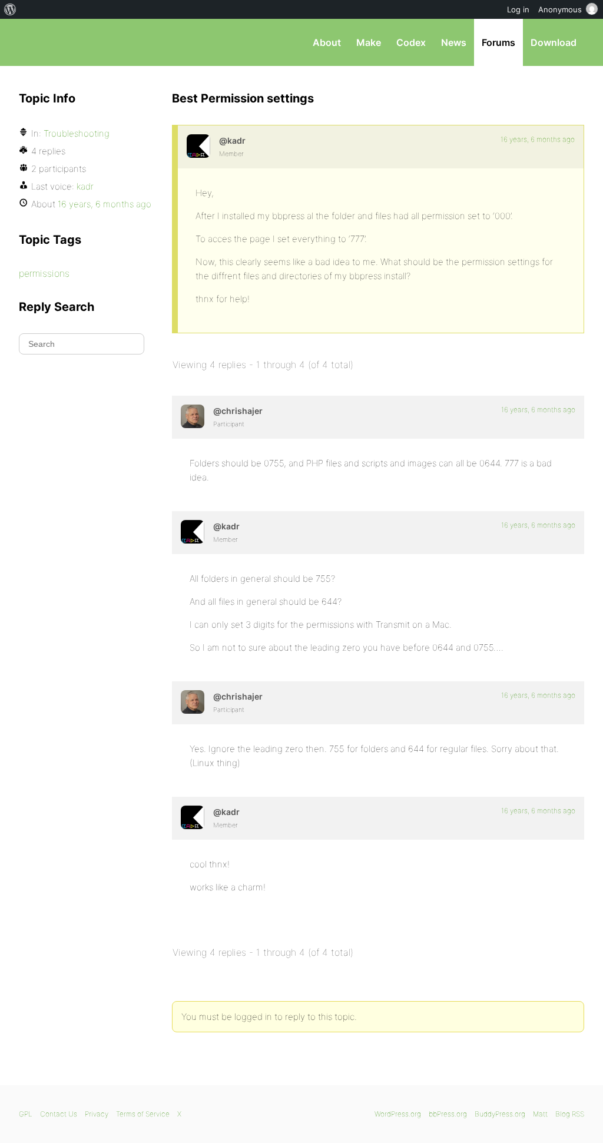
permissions (44, 273)
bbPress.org (80, 42)
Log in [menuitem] (518, 9)
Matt (540, 1113)
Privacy (96, 1113)
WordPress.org (398, 1113)
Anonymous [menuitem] (560, 9)
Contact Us (58, 1113)
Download (554, 42)
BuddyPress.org (500, 1113)
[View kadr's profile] (198, 146)
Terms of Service (143, 1113)
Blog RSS (569, 1113)
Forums (498, 42)
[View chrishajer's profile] (192, 416)
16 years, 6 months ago (538, 139)
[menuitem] (10, 9)
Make (368, 42)
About (327, 42)
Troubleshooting (77, 133)
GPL (25, 1113)
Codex (411, 42)
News (453, 42)
